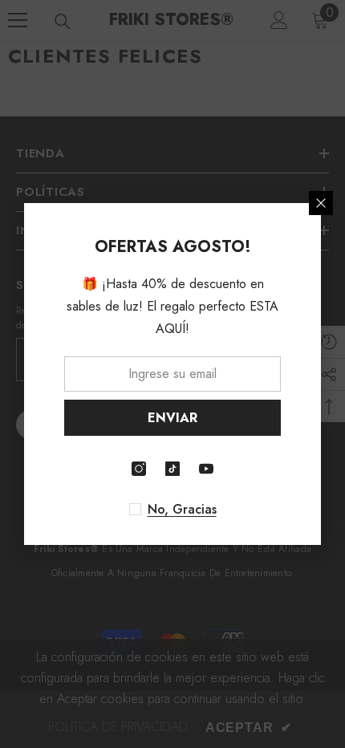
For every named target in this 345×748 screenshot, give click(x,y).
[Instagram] (139, 469)
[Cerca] (321, 203)
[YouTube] (206, 469)
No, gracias (182, 509)
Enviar (172, 418)
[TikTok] (172, 469)
